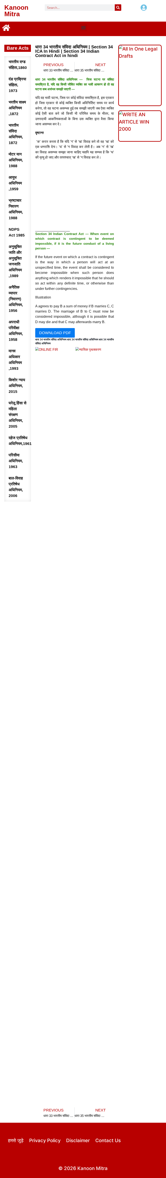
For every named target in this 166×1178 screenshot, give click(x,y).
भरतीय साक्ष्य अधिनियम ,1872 (17, 108)
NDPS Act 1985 (17, 232)
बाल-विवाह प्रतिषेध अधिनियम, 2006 (16, 487)
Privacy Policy (45, 1140)
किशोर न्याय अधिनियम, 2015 (17, 386)
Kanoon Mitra (16, 10)
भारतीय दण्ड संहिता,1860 (18, 65)
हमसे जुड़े (15, 1140)
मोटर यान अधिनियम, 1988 (16, 160)
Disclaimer (78, 1140)
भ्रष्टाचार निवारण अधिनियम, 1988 (16, 209)
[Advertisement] (74, 196)
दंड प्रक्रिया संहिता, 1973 (17, 85)
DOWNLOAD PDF (55, 333)
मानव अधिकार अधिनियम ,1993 (15, 360)
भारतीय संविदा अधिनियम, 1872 (16, 134)
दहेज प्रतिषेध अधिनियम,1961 (20, 441)
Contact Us (108, 1140)
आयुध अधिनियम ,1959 (15, 183)
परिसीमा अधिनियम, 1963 (16, 461)
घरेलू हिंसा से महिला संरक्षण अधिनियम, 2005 (17, 415)
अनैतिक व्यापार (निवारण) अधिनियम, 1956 (16, 299)
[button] (83, 27)
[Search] (118, 7)
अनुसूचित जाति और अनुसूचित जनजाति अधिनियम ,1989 (15, 261)
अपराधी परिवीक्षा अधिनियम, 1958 (16, 331)
